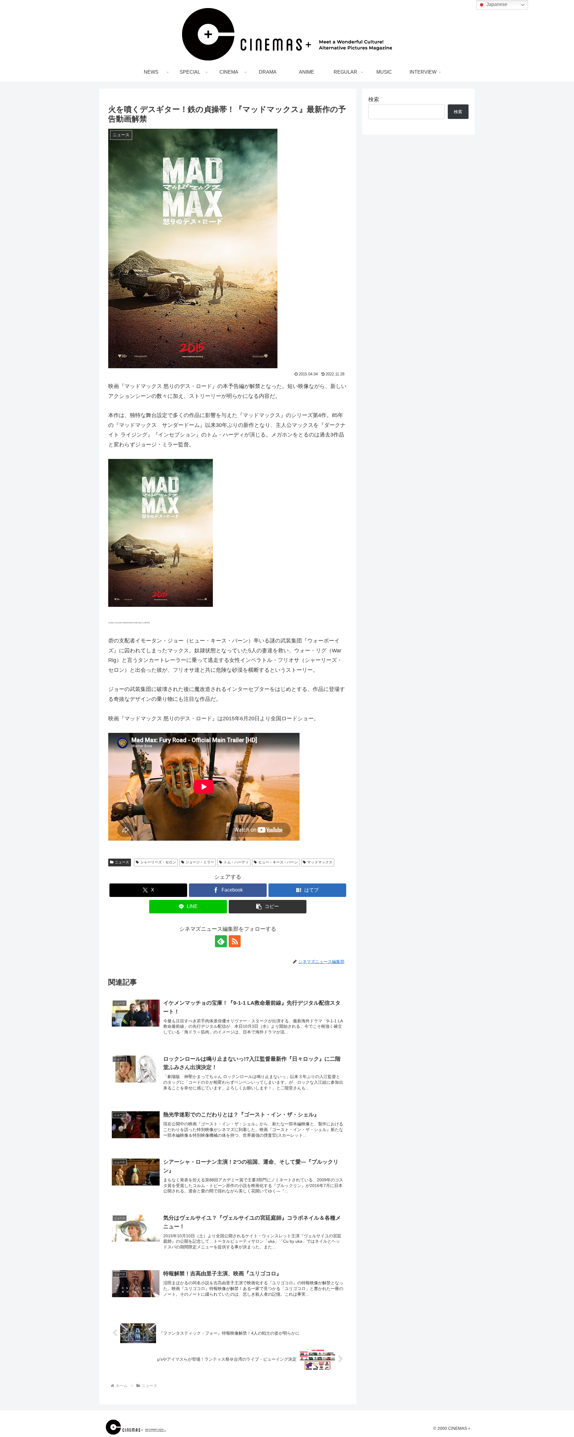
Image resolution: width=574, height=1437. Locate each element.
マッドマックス (319, 862)
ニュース (122, 862)
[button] (267, 906)
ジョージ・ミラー (199, 862)
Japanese (496, 4)
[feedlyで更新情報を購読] (221, 941)
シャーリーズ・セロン (158, 862)
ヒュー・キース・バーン (278, 862)
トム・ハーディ (236, 862)
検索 (373, 99)
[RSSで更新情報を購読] (235, 941)
